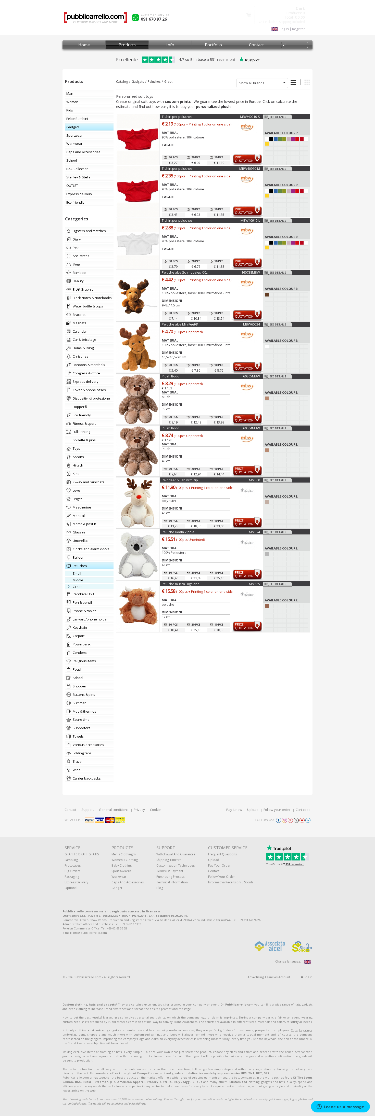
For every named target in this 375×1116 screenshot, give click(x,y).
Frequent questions (222, 854)
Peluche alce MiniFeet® (180, 324)
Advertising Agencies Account (268, 977)
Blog (159, 888)
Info (170, 45)
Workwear (118, 876)
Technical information (172, 882)
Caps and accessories (127, 882)
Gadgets (138, 81)
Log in (307, 977)
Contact (256, 45)
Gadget (116, 888)
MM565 (254, 584)
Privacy (139, 809)
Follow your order (277, 809)
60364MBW (251, 428)
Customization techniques (175, 865)
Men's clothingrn (123, 854)
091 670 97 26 (154, 19)
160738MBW (250, 272)
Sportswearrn (121, 871)
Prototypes (73, 865)
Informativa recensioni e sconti (230, 882)
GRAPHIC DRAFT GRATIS (82, 854)
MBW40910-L (250, 220)
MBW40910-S (250, 116)
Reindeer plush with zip (180, 480)
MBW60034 (251, 324)
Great (168, 81)
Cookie (155, 809)
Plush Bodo (170, 376)
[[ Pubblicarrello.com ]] (95, 19)
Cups (294, 1030)
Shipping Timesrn (168, 860)
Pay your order (219, 865)
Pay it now (234, 809)
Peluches (154, 81)
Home (84, 45)
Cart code (303, 809)
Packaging (72, 876)
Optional (71, 888)
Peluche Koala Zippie (178, 532)
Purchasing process (170, 876)
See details (278, 117)
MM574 (254, 532)
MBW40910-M (249, 168)
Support (87, 809)
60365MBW (251, 376)
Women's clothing (124, 860)
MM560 (254, 480)
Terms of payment (169, 871)
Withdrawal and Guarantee (175, 854)
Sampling (71, 860)
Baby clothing (121, 865)
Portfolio (213, 45)
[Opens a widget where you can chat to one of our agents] (340, 1107)
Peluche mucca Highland (180, 584)
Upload (252, 809)
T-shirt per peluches (177, 116)
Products (127, 45)
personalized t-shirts (151, 1017)
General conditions (114, 809)
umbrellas (69, 1034)
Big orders (72, 871)
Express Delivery (76, 882)
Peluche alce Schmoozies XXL (184, 272)
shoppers (93, 1034)
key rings (305, 1030)
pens (82, 1034)
